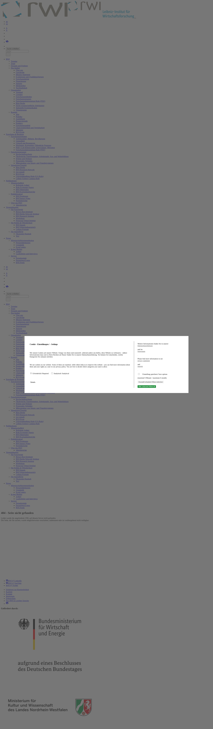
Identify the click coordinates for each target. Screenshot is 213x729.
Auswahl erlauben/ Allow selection (151, 382)
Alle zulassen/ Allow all (147, 386)
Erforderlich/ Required (41, 373)
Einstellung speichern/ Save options (154, 374)
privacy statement (144, 361)
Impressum (141, 351)
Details (33, 382)
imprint (140, 366)
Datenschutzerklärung (145, 346)
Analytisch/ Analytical (61, 373)
